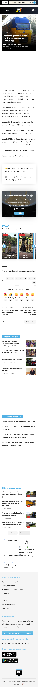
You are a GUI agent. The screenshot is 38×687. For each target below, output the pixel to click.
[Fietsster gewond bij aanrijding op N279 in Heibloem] (31, 515)
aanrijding (11, 271)
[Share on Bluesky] (25, 278)
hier (21, 156)
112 (29, 496)
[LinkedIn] (19, 643)
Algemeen (7, 44)
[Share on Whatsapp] (17, 278)
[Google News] (12, 643)
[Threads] (22, 643)
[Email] (30, 278)
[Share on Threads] (21, 278)
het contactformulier (16, 171)
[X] (6, 643)
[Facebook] (3, 643)
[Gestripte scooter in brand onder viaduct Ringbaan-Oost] (31, 353)
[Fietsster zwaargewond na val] (31, 362)
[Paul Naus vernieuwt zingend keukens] (31, 371)
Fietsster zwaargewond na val (12, 359)
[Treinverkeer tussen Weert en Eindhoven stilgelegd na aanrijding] (31, 503)
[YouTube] (9, 643)
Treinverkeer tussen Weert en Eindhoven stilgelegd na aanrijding (12, 503)
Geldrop (18, 271)
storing (23, 271)
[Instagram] (16, 643)
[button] (3, 10)
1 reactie (26, 46)
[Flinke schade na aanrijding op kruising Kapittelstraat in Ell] (31, 524)
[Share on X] (12, 278)
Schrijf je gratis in (14, 180)
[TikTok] (29, 643)
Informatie (14, 44)
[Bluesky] (25, 643)
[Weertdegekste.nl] (19, 10)
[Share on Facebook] (8, 278)
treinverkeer (31, 271)
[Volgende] (34, 246)
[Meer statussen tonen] (34, 2)
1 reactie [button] (31, 322)
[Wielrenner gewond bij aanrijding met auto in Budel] (31, 494)
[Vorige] (4, 246)
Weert (19, 44)
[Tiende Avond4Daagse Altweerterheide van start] (31, 343)
